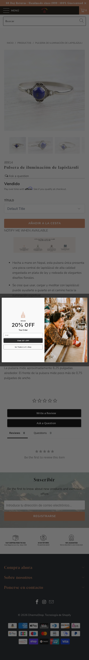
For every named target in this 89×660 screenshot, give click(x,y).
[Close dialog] (85, 299)
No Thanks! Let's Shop (23, 347)
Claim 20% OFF (23, 341)
